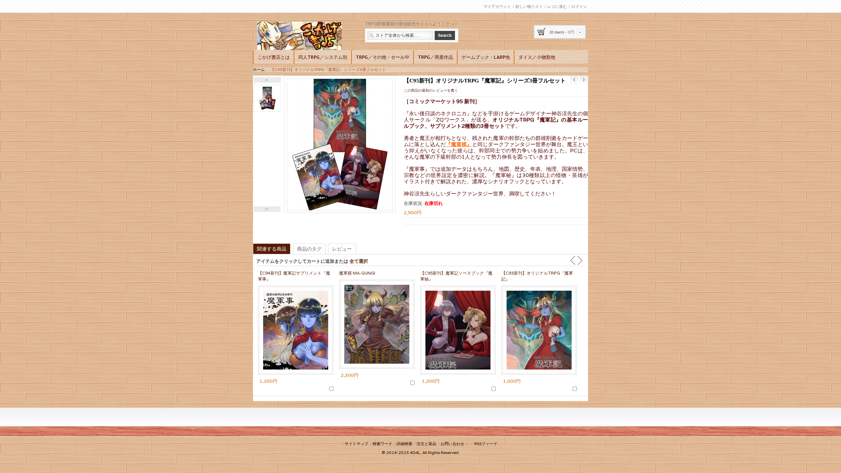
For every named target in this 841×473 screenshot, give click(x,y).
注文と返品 (426, 443)
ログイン (579, 6)
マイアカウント (497, 6)
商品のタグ (309, 249)
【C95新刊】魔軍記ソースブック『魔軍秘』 (456, 276)
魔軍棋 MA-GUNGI (357, 273)
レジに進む (557, 6)
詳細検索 (404, 443)
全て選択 (359, 261)
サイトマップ (356, 443)
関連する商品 (271, 249)
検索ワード (382, 443)
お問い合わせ (452, 443)
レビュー (342, 249)
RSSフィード (485, 443)
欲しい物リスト (529, 6)
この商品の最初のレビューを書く (431, 90)
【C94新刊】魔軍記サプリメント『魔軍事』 (294, 276)
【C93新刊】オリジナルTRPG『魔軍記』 (537, 276)
